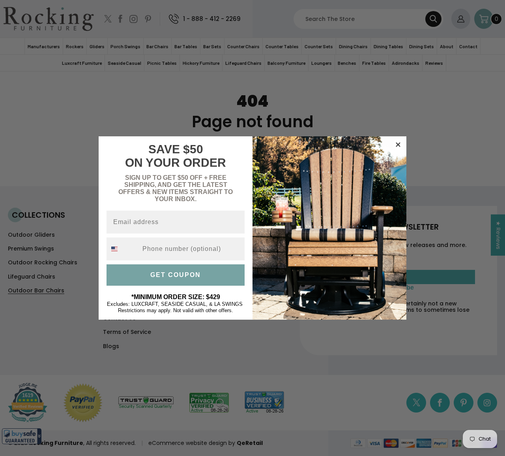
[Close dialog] (398, 144)
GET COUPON (175, 274)
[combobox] (122, 249)
